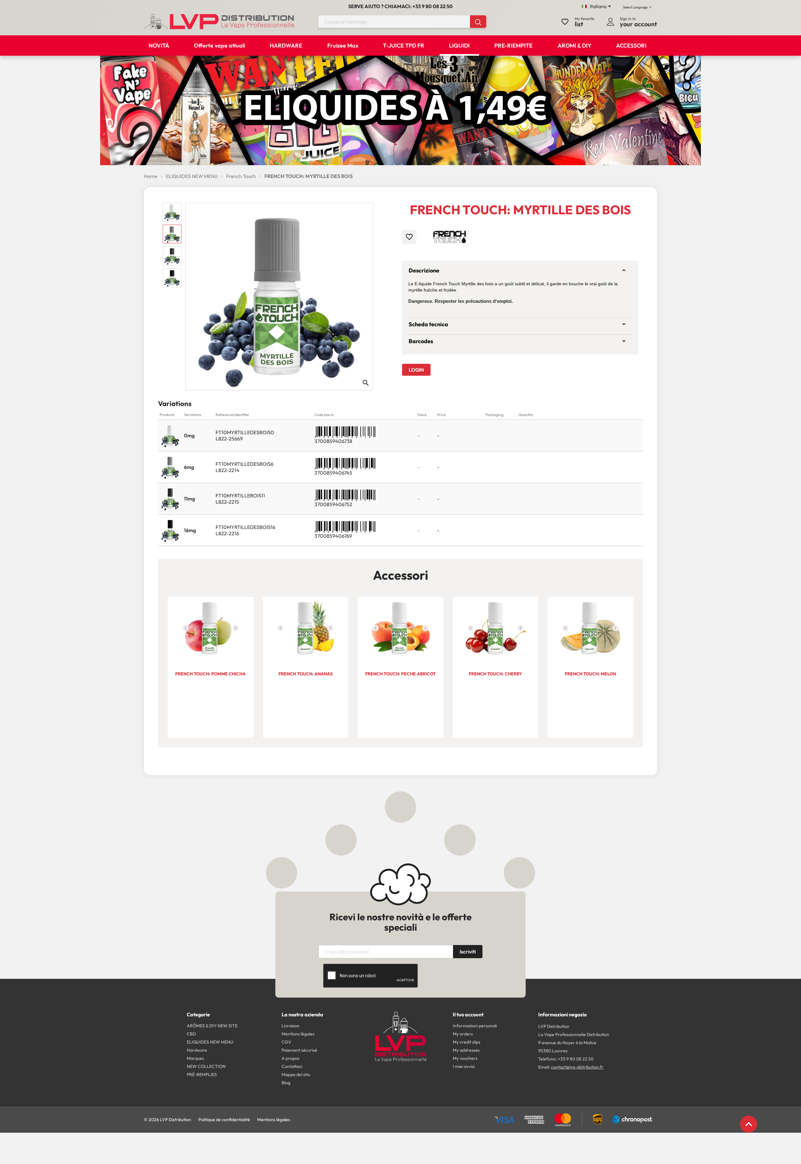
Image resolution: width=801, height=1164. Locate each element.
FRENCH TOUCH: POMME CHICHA (210, 674)
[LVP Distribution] (400, 1036)
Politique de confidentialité (224, 1119)
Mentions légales (273, 1119)
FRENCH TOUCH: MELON (590, 674)
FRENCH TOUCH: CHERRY (495, 674)
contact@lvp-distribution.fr (577, 1067)
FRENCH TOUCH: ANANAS (305, 674)
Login (416, 370)
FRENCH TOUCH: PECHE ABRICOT (400, 674)
